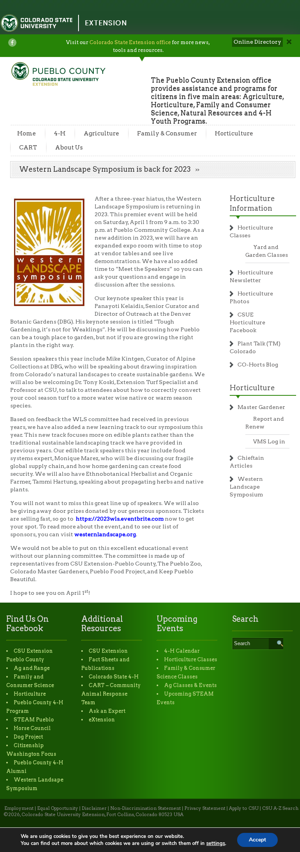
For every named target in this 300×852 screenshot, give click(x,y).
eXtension (102, 719)
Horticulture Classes (190, 659)
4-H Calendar (182, 651)
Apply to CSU (244, 808)
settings (215, 843)
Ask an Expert (107, 711)
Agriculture (101, 133)
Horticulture (234, 133)
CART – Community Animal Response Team (111, 693)
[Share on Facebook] (12, 42)
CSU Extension (108, 651)
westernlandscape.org (105, 534)
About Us (69, 147)
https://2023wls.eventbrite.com (120, 519)
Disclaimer (94, 808)
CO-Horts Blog (258, 364)
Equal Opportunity (57, 808)
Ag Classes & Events (190, 685)
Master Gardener (261, 407)
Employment (19, 808)
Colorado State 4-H (114, 676)
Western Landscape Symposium (246, 487)
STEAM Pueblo (34, 719)
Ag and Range (32, 668)
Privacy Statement (204, 808)
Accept (257, 839)
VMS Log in (269, 441)
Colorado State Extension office (130, 42)
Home (26, 133)
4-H (60, 133)
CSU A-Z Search (280, 808)
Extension (106, 23)
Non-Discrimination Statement (145, 808)
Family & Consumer (167, 133)
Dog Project (28, 737)
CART (28, 147)
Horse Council (32, 728)
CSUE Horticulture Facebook (247, 322)
